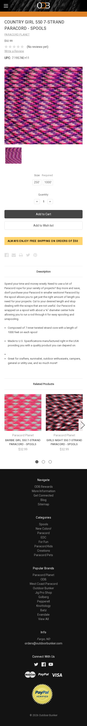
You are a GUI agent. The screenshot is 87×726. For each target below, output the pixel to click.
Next (83, 425)
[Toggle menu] (6, 6)
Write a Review (14, 51)
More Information (43, 491)
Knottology (43, 605)
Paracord (43, 533)
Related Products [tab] (43, 384)
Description (44, 271)
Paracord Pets (43, 555)
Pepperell (43, 601)
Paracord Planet (43, 575)
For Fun (43, 542)
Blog (43, 500)
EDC (43, 537)
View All (43, 619)
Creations (43, 550)
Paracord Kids (43, 546)
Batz (43, 610)
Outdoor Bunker (43, 588)
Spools (43, 524)
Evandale (43, 614)
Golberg (43, 597)
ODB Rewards (43, 486)
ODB (43, 579)
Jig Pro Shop (43, 592)
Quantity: (43, 194)
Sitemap (43, 504)
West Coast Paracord (44, 583)
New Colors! (43, 528)
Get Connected (43, 495)
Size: (43, 175)
